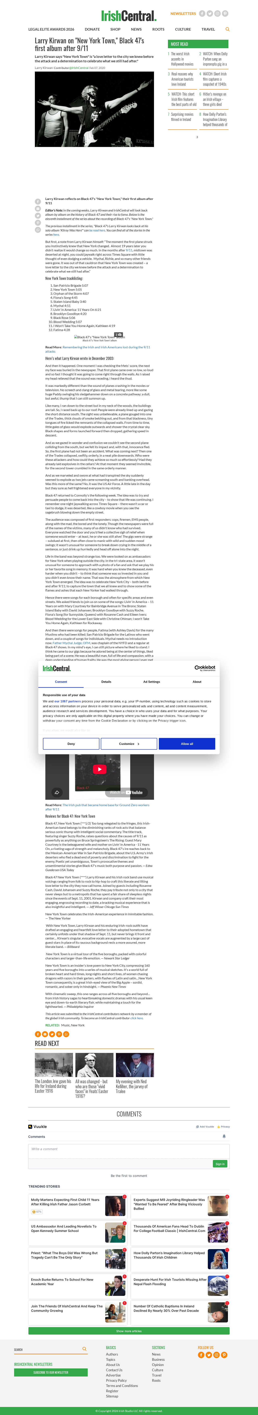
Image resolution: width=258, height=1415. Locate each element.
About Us (113, 1365)
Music (65, 1025)
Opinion (158, 1365)
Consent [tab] (61, 681)
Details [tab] (106, 681)
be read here (97, 230)
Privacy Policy (116, 1380)
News (156, 1354)
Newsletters (183, 13)
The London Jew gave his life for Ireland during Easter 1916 (53, 1086)
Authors (112, 1354)
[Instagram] (217, 13)
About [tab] (197, 681)
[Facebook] (202, 13)
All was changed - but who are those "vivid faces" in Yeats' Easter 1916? (91, 1088)
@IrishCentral (78, 68)
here (56, 234)
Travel (156, 1375)
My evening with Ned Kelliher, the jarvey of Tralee (132, 1086)
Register (112, 1391)
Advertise (113, 1375)
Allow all (187, 743)
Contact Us (114, 1370)
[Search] (228, 29)
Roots (156, 1380)
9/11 (129, 250)
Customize (126, 743)
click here (136, 1018)
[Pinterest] (225, 13)
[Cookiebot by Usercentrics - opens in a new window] (197, 668)
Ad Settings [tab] (151, 681)
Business (158, 1359)
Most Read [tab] (179, 44)
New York (77, 1025)
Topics (110, 1359)
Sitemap (112, 1396)
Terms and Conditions (122, 1386)
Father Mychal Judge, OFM (71, 643)
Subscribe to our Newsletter (50, 1372)
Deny (71, 743)
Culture (157, 1370)
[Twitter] (210, 13)
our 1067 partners (67, 701)
